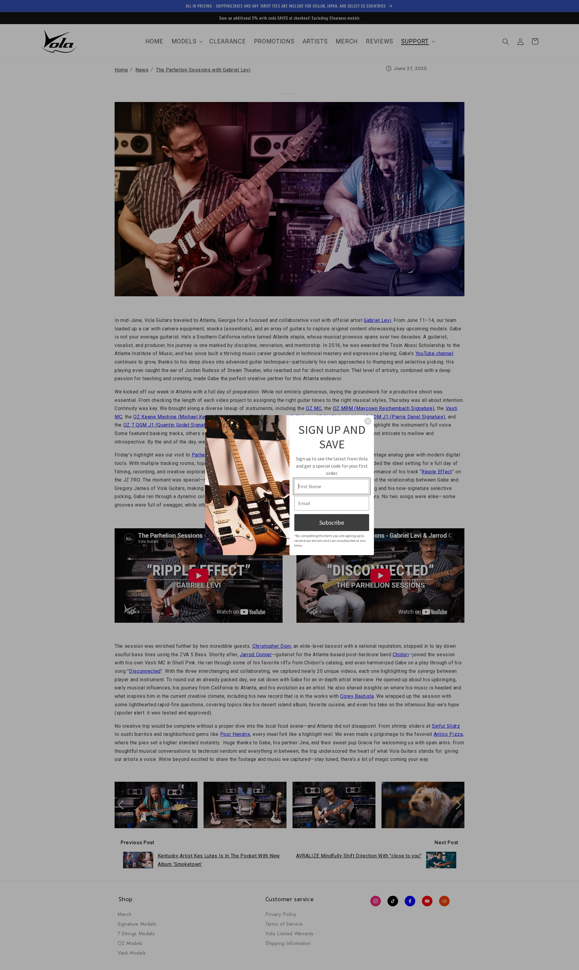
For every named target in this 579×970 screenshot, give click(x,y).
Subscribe (331, 522)
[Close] (368, 421)
